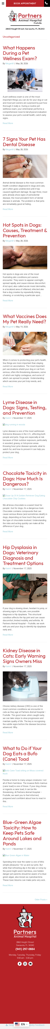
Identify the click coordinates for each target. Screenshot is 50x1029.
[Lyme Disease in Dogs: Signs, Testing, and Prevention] (14, 424)
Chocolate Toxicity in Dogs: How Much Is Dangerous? (25, 478)
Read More (8, 123)
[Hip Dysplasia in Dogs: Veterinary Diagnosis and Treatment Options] (25, 588)
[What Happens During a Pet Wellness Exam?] (25, 80)
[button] (47, 3)
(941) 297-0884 (25, 949)
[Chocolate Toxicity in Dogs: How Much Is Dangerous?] (25, 497)
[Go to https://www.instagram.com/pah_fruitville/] (25, 964)
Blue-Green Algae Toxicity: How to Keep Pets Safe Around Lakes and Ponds (22, 833)
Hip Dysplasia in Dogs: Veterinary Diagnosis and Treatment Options (23, 555)
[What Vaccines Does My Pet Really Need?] (25, 343)
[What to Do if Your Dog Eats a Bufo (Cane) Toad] (25, 772)
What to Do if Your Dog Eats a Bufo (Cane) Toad (22, 753)
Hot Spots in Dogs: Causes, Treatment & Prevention (25, 230)
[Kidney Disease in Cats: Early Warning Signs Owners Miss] (25, 686)
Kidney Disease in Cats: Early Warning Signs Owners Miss (24, 655)
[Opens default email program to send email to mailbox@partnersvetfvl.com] (30, 964)
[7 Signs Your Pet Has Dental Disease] (25, 166)
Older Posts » (41, 899)
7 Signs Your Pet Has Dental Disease (24, 141)
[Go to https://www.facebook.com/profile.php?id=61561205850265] (20, 964)
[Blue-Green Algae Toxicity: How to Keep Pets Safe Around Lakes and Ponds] (16, 855)
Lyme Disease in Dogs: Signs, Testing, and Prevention (25, 407)
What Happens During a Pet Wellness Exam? (20, 53)
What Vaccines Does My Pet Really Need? (25, 319)
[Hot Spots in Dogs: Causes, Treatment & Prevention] (25, 257)
